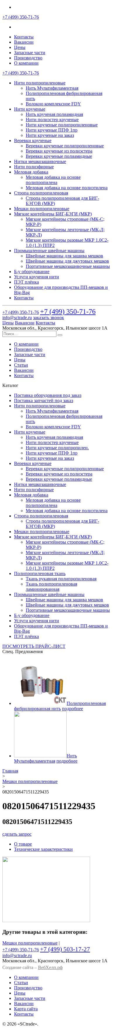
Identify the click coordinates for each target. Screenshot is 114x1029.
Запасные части (29, 52)
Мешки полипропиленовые (41, 208)
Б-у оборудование (31, 271)
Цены (19, 47)
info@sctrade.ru (17, 317)
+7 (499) (20, 17)
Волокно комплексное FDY (53, 103)
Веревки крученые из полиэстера (59, 150)
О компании (26, 63)
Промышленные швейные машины (49, 250)
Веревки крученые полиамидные (59, 156)
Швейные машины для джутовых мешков (67, 261)
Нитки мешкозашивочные (40, 161)
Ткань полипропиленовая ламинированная (51, 586)
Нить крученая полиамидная (54, 114)
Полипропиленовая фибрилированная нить (60, 706)
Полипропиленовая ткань (39, 573)
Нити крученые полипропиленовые (62, 124)
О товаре (23, 843)
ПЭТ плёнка (26, 282)
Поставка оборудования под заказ (47, 395)
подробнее (72, 708)
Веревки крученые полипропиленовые (65, 145)
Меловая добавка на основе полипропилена (53, 180)
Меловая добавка (31, 171)
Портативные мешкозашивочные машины (68, 266)
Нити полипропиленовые (39, 82)
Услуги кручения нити (36, 276)
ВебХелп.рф (50, 967)
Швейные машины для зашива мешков (64, 255)
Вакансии (24, 42)
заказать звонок (48, 317)
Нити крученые (29, 109)
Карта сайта (26, 1008)
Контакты (24, 36)
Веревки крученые (32, 140)
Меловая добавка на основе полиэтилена (67, 187)
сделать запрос (17, 834)
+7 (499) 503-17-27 (65, 949)
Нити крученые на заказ (50, 135)
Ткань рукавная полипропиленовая (61, 578)
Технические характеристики (43, 849)
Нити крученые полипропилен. (57, 447)
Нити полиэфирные (34, 166)
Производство (28, 57)
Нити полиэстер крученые (52, 119)
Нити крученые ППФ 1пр (51, 130)
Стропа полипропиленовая (41, 192)
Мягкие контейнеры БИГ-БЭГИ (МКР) (53, 213)
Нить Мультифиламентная (52, 88)
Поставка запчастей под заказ (43, 400)
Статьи (21, 365)
